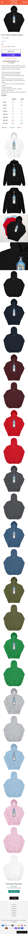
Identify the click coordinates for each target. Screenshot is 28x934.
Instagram (14, 910)
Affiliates (14, 914)
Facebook (14, 906)
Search (14, 904)
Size (3, 41)
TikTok (14, 916)
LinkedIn (14, 912)
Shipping (3, 46)
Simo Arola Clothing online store (14, 2)
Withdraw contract (22, 932)
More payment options (11, 58)
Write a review (14, 891)
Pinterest (14, 908)
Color (3, 38)
